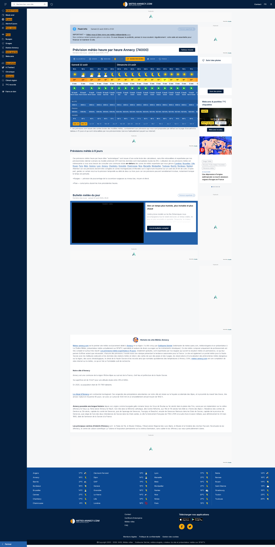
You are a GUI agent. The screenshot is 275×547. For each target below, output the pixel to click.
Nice (140, 166)
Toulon (218, 495)
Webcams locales (215, 130)
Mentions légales (130, 537)
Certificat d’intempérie (133, 518)
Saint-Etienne (220, 486)
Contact (257, 4)
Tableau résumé (187, 50)
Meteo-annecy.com (81, 346)
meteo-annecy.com (199, 358)
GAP (95, 482)
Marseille (147, 166)
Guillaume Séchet (165, 346)
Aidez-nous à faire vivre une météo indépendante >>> (108, 35)
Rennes (218, 477)
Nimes (156, 499)
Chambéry (113, 166)
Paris (81, 166)
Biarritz (173, 166)
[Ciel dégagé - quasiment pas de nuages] (112, 74)
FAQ (126, 525)
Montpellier (156, 166)
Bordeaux (182, 166)
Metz (86, 166)
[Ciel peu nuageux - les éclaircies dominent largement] (99, 74)
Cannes (36, 495)
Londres (178, 163)
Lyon (99, 166)
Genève (92, 166)
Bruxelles (186, 163)
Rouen (75, 166)
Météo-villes (129, 522)
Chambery (37, 499)
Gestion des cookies (170, 537)
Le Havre (97, 495)
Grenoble (122, 166)
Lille (193, 163)
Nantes (189, 166)
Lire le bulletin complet (159, 228)
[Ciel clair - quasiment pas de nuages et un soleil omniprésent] (74, 74)
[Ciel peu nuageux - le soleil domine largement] (83, 74)
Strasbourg (219, 490)
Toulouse (166, 166)
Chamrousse (132, 166)
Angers (36, 473)
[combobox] (29, 4)
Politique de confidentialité (149, 537)
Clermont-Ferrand (101, 473)
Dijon (96, 477)
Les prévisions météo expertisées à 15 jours (118, 351)
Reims (217, 473)
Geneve (97, 486)
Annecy (105, 166)
